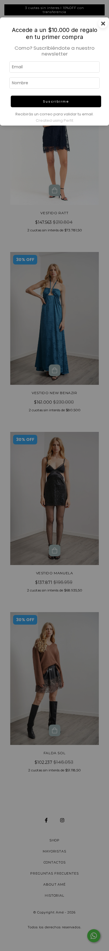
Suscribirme (56, 101)
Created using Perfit (54, 120)
